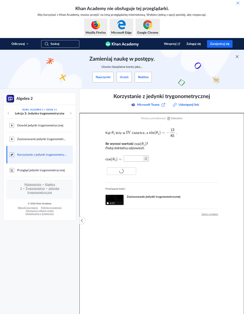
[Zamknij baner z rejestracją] (237, 56)
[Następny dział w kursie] (70, 113)
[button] (145, 158)
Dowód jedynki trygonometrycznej (40, 125)
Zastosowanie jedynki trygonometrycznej (42, 139)
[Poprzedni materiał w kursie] (8, 113)
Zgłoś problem (209, 214)
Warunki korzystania (28, 208)
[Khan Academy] (122, 44)
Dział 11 (51, 110)
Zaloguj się (193, 43)
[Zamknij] (238, 3)
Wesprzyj (170, 43)
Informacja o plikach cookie (40, 211)
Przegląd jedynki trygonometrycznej (41, 170)
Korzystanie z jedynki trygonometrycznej (42, 154)
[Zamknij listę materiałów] (82, 220)
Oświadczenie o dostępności (39, 214)
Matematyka (32, 184)
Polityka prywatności (51, 208)
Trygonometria (35, 188)
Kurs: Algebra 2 (32, 110)
